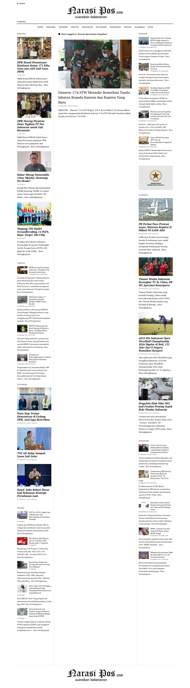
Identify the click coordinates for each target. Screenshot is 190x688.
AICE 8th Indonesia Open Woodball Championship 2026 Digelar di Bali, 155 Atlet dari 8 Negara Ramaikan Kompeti (154, 344)
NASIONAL (51, 27)
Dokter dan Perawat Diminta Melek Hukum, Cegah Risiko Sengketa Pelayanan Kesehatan (159, 448)
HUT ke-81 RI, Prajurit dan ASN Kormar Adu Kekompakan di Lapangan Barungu (39, 515)
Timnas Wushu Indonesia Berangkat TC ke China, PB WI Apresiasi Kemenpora (155, 282)
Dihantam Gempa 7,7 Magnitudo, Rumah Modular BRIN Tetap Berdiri (37, 300)
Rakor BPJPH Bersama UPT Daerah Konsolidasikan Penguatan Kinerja (161, 141)
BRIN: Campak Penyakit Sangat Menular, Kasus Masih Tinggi (160, 531)
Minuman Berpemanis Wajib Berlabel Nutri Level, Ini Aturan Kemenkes (161, 554)
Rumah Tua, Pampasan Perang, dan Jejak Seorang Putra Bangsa (39, 564)
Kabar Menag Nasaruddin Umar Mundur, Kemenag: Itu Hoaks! (33, 177)
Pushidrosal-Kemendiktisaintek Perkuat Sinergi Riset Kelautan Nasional (40, 358)
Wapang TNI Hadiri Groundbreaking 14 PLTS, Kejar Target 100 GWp (33, 231)
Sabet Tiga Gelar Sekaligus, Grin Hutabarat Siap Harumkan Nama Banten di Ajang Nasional (40, 589)
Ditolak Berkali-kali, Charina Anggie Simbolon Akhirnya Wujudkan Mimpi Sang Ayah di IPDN (39, 612)
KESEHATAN (87, 27)
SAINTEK (75, 27)
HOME (40, 27)
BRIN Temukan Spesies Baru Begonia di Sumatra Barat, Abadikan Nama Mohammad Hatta (39, 329)
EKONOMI (63, 27)
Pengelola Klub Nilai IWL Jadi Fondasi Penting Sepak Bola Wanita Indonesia (155, 406)
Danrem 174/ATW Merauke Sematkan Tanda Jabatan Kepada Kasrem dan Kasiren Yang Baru (94, 97)
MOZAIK (127, 27)
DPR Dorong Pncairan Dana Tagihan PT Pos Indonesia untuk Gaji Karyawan (30, 125)
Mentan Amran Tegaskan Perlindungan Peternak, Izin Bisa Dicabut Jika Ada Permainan (160, 115)
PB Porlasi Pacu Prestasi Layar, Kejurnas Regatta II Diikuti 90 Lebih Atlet (155, 227)
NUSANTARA (115, 27)
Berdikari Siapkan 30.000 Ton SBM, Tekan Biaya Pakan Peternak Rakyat (160, 90)
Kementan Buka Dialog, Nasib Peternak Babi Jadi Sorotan (160, 66)
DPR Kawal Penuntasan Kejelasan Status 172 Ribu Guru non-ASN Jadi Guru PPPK (33, 67)
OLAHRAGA (140, 27)
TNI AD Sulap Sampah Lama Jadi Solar (31, 455)
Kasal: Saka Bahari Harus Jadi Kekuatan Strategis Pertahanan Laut (33, 492)
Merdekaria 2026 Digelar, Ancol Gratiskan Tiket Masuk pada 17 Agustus (39, 540)
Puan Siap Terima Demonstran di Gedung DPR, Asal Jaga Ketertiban (33, 416)
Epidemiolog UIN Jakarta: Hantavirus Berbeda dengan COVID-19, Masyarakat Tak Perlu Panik (155, 476)
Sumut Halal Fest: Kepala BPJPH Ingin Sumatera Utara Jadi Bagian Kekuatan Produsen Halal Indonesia (161, 41)
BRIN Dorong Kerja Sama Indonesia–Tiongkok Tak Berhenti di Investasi (39, 269)
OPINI (150, 27)
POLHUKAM (101, 27)
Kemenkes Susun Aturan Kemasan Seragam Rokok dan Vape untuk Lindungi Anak (160, 506)
